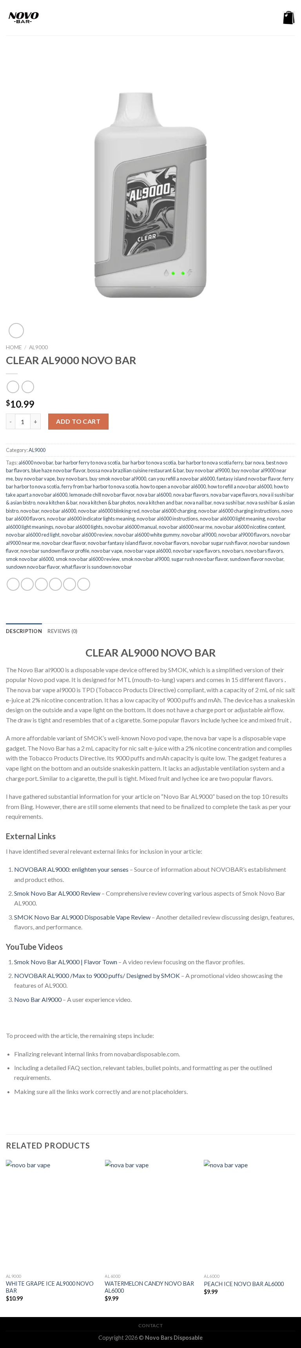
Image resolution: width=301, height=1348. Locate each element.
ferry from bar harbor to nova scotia (100, 486)
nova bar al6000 (153, 495)
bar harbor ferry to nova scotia (87, 462)
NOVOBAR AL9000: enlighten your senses (71, 869)
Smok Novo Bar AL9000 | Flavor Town (65, 961)
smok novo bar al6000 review (88, 559)
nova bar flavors (191, 495)
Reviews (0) (62, 631)
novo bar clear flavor (64, 543)
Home (14, 347)
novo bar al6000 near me (185, 527)
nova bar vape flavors (233, 495)
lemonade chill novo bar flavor (101, 495)
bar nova (254, 462)
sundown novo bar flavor (33, 567)
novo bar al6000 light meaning (232, 518)
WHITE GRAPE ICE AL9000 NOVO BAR (50, 1287)
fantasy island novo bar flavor (249, 478)
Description (24, 631)
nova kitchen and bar (159, 502)
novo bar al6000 (58, 511)
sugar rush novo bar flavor (199, 559)
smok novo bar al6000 (30, 559)
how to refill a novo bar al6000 (240, 486)
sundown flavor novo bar (256, 559)
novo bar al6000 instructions (167, 518)
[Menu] (100, 17)
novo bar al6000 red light (33, 535)
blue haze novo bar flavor (58, 470)
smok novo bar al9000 (145, 559)
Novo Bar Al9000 (38, 999)
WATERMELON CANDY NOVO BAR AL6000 (149, 1287)
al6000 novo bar (35, 462)
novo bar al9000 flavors (243, 535)
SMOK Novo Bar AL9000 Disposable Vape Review (82, 917)
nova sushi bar (229, 502)
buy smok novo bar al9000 (117, 478)
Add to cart (78, 421)
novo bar (29, 511)
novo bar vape (106, 551)
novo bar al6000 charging (168, 511)
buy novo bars (72, 478)
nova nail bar (198, 502)
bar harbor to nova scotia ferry (210, 462)
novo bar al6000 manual (131, 527)
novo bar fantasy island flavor (120, 543)
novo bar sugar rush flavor (219, 543)
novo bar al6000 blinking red (109, 511)
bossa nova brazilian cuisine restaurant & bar (135, 470)
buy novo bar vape (35, 478)
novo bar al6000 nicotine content (249, 527)
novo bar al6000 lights (79, 527)
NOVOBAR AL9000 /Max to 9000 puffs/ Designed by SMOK (97, 975)
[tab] (24, 631)
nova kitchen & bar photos (107, 502)
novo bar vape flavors (196, 551)
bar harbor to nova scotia (149, 462)
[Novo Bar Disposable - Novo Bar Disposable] (45, 17)
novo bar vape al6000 (147, 551)
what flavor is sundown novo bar (97, 567)
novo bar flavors (171, 543)
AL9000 (38, 347)
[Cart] (289, 18)
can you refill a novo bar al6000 (181, 478)
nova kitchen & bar (57, 502)
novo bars (232, 551)
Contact (150, 1325)
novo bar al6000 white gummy (147, 535)
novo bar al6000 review (87, 535)
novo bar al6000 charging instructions (238, 511)
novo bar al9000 (198, 535)
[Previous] (6, 1237)
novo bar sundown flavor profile (54, 551)
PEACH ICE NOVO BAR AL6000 (244, 1284)
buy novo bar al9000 (208, 470)
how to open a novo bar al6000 (173, 486)
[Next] (295, 1237)
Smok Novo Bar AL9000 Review (57, 893)
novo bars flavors (264, 551)
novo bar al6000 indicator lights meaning (91, 518)
